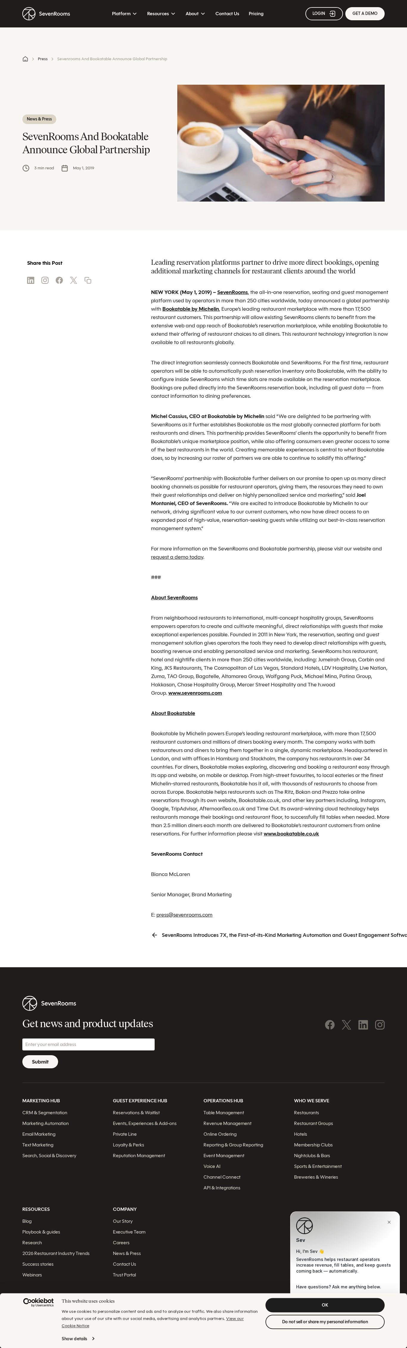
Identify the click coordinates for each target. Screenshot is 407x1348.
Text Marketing (37, 1145)
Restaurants (306, 1112)
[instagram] (45, 280)
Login (319, 13)
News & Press (127, 1253)
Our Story (123, 1221)
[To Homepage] (46, 13)
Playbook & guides (41, 1232)
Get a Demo (365, 13)
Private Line (125, 1134)
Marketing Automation (45, 1123)
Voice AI (212, 1166)
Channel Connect (222, 1177)
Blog (27, 1221)
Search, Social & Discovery (49, 1155)
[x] (73, 280)
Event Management (224, 1155)
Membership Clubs (313, 1145)
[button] (87, 280)
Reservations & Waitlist (136, 1112)
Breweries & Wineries (316, 1177)
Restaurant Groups (313, 1123)
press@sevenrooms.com (184, 914)
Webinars (32, 1275)
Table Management (224, 1112)
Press (43, 58)
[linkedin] (30, 280)
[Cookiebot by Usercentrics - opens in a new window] (38, 1302)
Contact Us (227, 13)
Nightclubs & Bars (312, 1155)
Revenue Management (227, 1123)
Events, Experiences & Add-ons (145, 1123)
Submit (40, 1061)
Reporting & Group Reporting (233, 1145)
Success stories (38, 1264)
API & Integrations (222, 1188)
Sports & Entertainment (318, 1166)
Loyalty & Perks (128, 1145)
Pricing (256, 13)
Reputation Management (139, 1155)
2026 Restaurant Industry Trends (56, 1253)
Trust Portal (124, 1275)
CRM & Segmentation (44, 1112)
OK (325, 1305)
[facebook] (59, 280)
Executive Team (129, 1232)
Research (32, 1242)
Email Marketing (38, 1134)
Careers (121, 1242)
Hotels (300, 1134)
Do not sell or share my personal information (325, 1321)
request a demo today (177, 556)
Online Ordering (220, 1134)
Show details (74, 1338)
